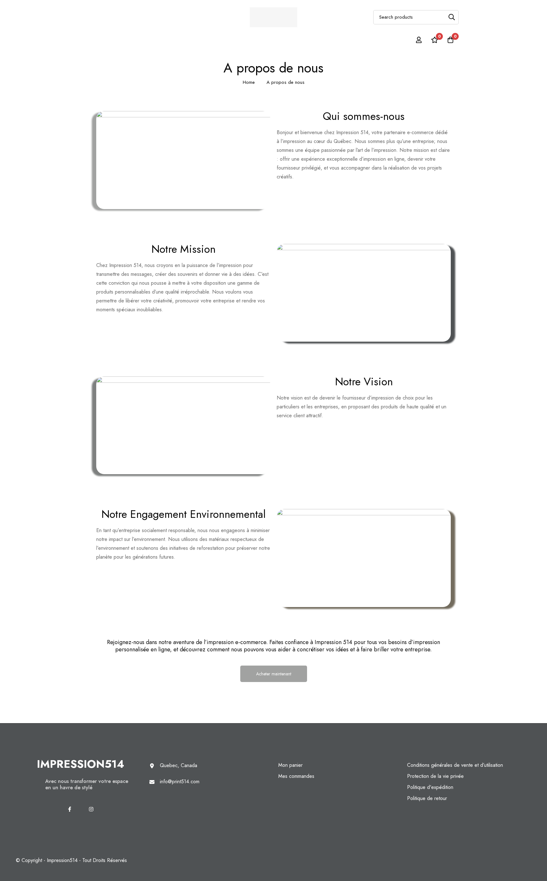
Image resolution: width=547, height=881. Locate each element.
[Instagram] (91, 809)
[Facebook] (69, 809)
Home (249, 82)
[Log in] (419, 39)
